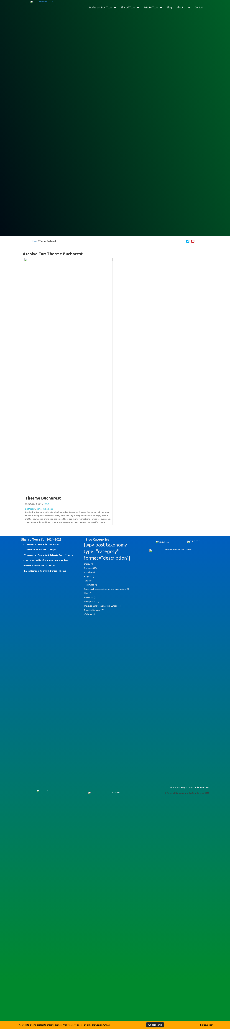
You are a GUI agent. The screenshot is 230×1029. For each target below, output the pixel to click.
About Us (174, 787)
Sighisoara (88, 597)
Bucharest (30, 509)
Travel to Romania (44, 509)
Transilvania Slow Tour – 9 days (40, 550)
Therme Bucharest (43, 498)
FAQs (183, 787)
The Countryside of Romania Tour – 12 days (46, 560)
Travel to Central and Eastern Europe (100, 606)
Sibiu (86, 593)
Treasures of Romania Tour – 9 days (42, 544)
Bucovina (88, 572)
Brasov (87, 564)
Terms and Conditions (198, 787)
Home (35, 241)
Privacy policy (206, 1025)
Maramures (89, 585)
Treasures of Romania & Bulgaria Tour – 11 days (48, 555)
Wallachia (88, 614)
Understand (155, 1024)
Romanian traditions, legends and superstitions (105, 589)
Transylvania (89, 601)
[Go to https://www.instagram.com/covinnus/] (197, 241)
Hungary (87, 581)
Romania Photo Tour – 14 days (39, 565)
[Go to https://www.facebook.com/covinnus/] (182, 241)
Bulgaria (87, 576)
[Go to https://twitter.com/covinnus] (187, 241)
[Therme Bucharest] (68, 375)
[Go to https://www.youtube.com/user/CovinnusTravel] (192, 241)
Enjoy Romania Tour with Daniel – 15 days (45, 571)
